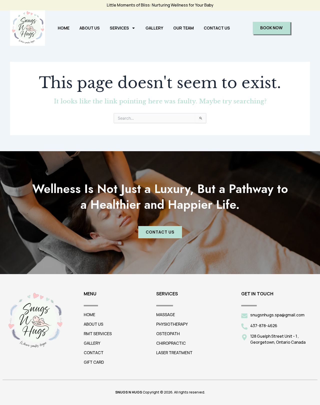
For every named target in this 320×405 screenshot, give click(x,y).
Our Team (183, 28)
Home (64, 28)
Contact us (217, 28)
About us (90, 28)
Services (119, 28)
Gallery (154, 28)
